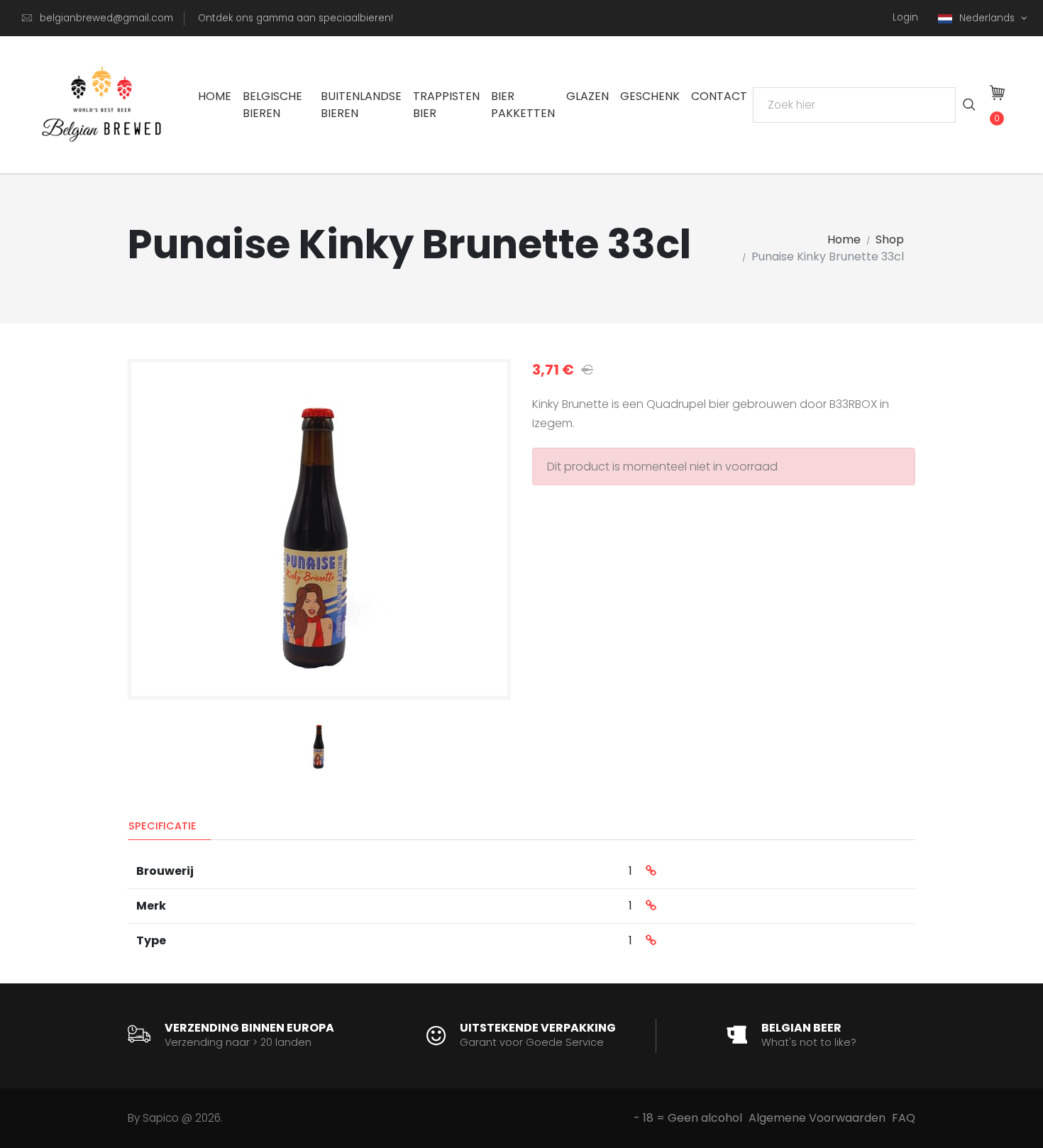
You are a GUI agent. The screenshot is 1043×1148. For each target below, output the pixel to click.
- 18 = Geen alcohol (688, 1118)
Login (905, 17)
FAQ (903, 1118)
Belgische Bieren (272, 104)
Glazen (587, 96)
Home (214, 96)
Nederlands (988, 18)
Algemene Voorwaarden (817, 1118)
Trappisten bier (446, 104)
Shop (890, 239)
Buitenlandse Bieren (361, 104)
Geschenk (650, 96)
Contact (719, 96)
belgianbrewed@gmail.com (106, 18)
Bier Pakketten (523, 104)
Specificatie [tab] (162, 826)
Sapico (161, 1117)
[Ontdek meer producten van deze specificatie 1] (651, 871)
